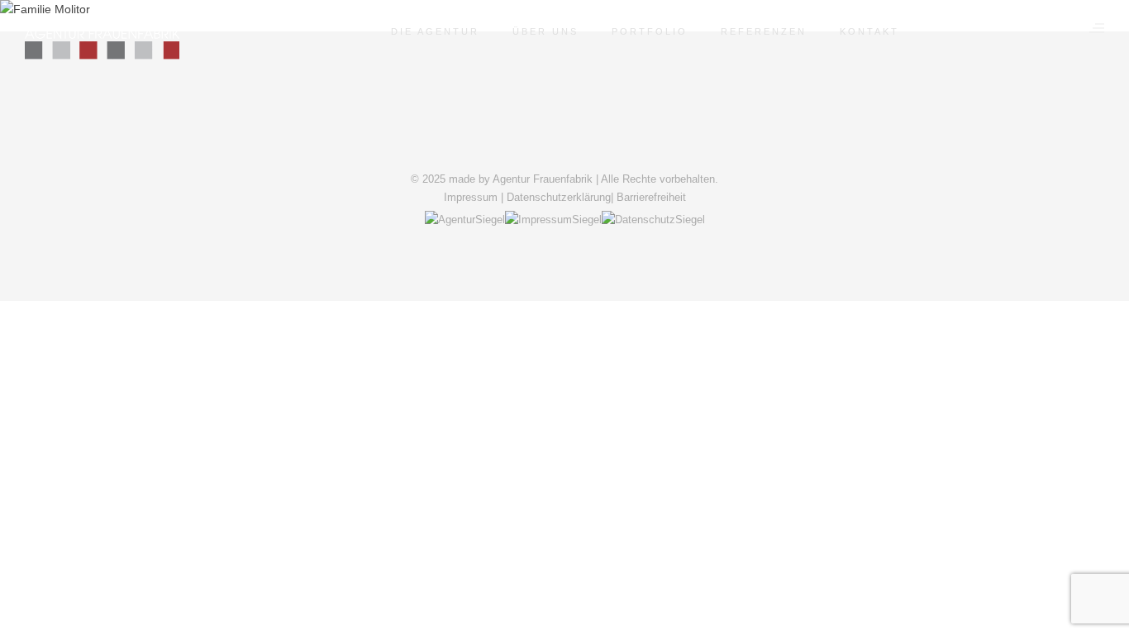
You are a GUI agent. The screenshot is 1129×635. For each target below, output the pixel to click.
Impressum (471, 197)
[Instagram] (564, 151)
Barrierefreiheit (651, 197)
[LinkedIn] (543, 151)
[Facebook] (521, 151)
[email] (607, 151)
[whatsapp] (586, 151)
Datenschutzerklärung (559, 197)
